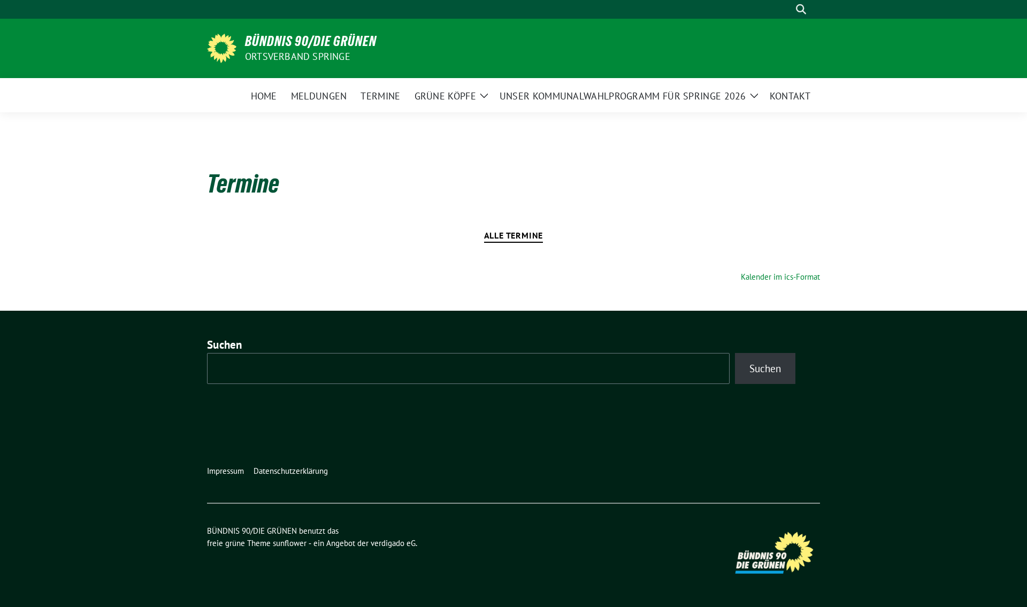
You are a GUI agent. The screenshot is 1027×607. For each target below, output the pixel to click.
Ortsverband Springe (297, 56)
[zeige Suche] (801, 9)
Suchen (224, 344)
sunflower (289, 543)
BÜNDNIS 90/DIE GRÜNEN (311, 41)
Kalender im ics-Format (780, 277)
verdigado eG (393, 543)
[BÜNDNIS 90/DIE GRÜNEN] (221, 47)
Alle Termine (513, 235)
